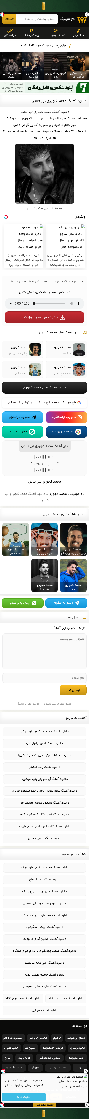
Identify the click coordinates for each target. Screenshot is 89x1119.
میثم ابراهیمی (76, 1038)
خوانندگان (10, 35)
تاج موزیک (67, 19)
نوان (7, 1058)
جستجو (9, 19)
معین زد (30, 1048)
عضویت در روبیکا (63, 431)
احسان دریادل (58, 1067)
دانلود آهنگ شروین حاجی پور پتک (44, 891)
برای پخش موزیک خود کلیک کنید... (42, 45)
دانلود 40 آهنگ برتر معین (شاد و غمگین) (44, 755)
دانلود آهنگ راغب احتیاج (44, 767)
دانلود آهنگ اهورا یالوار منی (44, 743)
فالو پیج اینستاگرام (63, 417)
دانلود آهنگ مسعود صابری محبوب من (44, 802)
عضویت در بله (18, 431)
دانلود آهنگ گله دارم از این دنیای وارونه (44, 826)
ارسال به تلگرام (63, 603)
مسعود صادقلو (13, 1038)
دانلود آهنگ (61, 112)
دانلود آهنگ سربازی (44, 1010)
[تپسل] (2, 14)
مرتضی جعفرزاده (53, 1048)
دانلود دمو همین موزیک (41, 317)
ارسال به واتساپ (19, 603)
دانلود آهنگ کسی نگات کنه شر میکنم (44, 814)
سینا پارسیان (13, 1067)
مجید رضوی (77, 1048)
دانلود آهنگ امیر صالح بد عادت (44, 963)
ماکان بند (24, 1058)
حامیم (57, 1038)
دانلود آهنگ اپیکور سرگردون (44, 927)
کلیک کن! (23, 1097)
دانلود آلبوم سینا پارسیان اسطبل (44, 903)
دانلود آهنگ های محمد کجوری (44, 387)
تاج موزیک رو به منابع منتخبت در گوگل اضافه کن (42, 402)
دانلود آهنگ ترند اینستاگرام (66, 998)
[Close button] (86, 1071)
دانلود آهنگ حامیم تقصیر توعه (44, 975)
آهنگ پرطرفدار (55, 35)
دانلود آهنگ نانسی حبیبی (44, 838)
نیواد (80, 1067)
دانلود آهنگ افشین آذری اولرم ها (44, 939)
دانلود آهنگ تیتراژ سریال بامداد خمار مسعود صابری (44, 791)
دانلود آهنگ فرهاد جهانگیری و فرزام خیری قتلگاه (44, 951)
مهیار (35, 1067)
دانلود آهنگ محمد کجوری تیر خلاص (59, 101)
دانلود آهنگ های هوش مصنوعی (44, 986)
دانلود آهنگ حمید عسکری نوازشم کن (44, 731)
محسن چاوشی (38, 1038)
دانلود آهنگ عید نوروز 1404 (23, 998)
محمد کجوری (58, 493)
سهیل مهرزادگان (49, 1058)
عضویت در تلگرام (19, 417)
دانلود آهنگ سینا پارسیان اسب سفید (44, 915)
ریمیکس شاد (32, 35)
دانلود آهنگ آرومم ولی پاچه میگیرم (44, 779)
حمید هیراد (11, 1048)
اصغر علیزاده (76, 1058)
